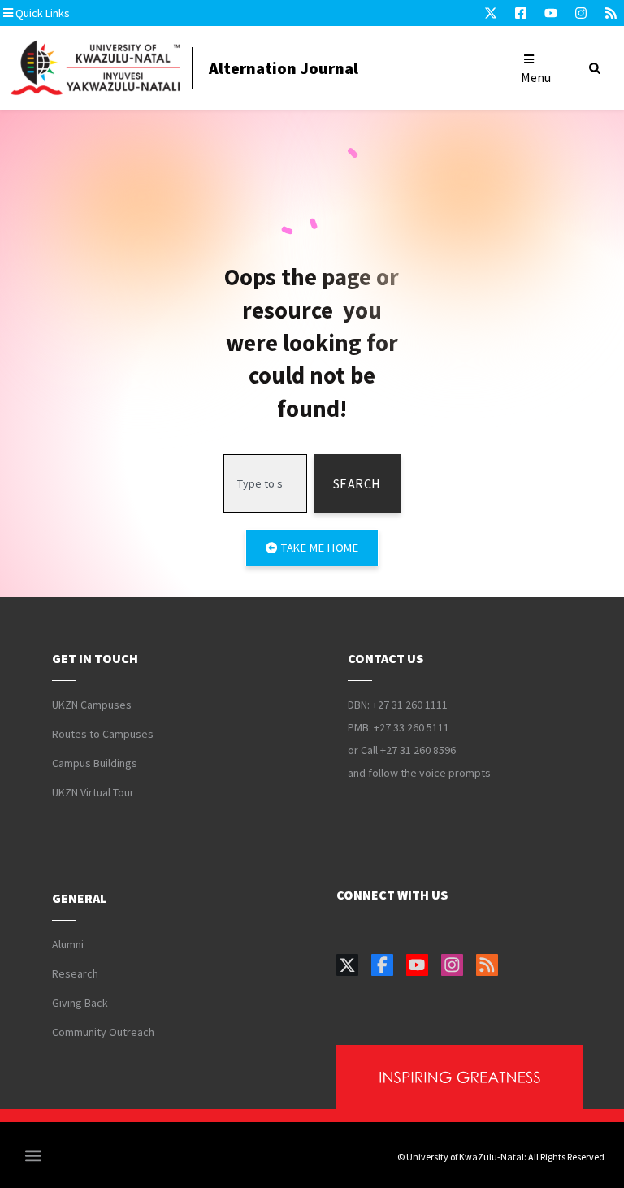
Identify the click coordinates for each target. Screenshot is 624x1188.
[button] (101, 13)
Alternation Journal (283, 68)
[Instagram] (581, 13)
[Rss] (611, 13)
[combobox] (264, 483)
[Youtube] (551, 13)
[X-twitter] (491, 13)
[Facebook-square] (521, 13)
